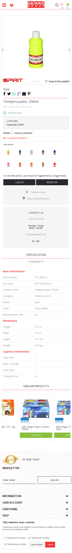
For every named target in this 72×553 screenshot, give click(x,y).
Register (52, 182)
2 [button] (38, 81)
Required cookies (17, 538)
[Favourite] (62, 5)
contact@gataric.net (36, 234)
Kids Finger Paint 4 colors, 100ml (36, 428)
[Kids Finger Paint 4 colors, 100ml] (36, 407)
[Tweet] (9, 93)
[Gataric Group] (36, 4)
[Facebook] (4, 93)
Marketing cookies (17, 544)
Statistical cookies (40, 538)
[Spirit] (13, 80)
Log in (19, 182)
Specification (36, 255)
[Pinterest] (29, 93)
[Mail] (24, 93)
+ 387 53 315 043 (36, 218)
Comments (36, 262)
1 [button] (33, 81)
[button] (56, 5)
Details (6, 132)
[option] (36, 49)
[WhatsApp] (14, 93)
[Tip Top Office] (25, 420)
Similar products (36, 386)
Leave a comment (23, 132)
